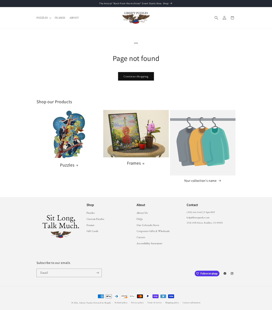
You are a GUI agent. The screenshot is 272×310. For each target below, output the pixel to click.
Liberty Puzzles (86, 302)
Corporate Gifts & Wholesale (153, 231)
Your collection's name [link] (200, 181)
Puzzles (67, 165)
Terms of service (154, 302)
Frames (134, 163)
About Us (142, 212)
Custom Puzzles (95, 219)
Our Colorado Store (148, 225)
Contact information (192, 302)
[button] (43, 18)
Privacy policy (137, 302)
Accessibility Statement (149, 243)
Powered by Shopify (102, 302)
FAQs (140, 219)
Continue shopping (136, 76)
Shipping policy (172, 302)
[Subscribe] (98, 273)
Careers (141, 237)
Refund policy (121, 302)
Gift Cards (92, 231)
